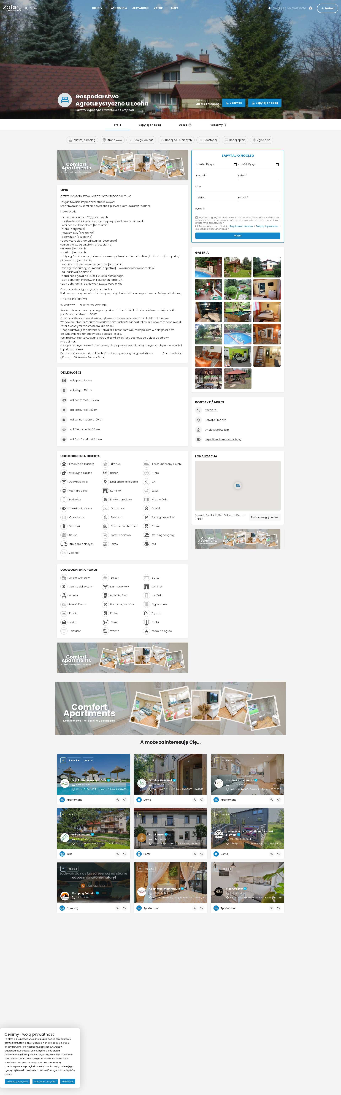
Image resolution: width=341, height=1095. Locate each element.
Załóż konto (298, 8)
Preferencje (68, 1081)
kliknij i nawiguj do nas (264, 517)
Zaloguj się (279, 8)
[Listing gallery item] (208, 267)
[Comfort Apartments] (122, 165)
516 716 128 (211, 410)
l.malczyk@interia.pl (217, 429)
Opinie (185, 125)
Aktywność (140, 8)
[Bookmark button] (125, 800)
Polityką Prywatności (267, 226)
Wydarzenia (119, 8)
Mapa (174, 8)
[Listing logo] (65, 100)
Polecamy (218, 125)
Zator (158, 8)
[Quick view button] (118, 800)
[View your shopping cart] (311, 8)
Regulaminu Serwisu (241, 226)
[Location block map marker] (238, 486)
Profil (117, 125)
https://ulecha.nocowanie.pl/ (223, 439)
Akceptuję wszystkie (17, 1081)
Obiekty (97, 8)
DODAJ (329, 8)
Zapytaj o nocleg (150, 125)
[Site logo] (12, 7)
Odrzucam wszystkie (45, 1081)
